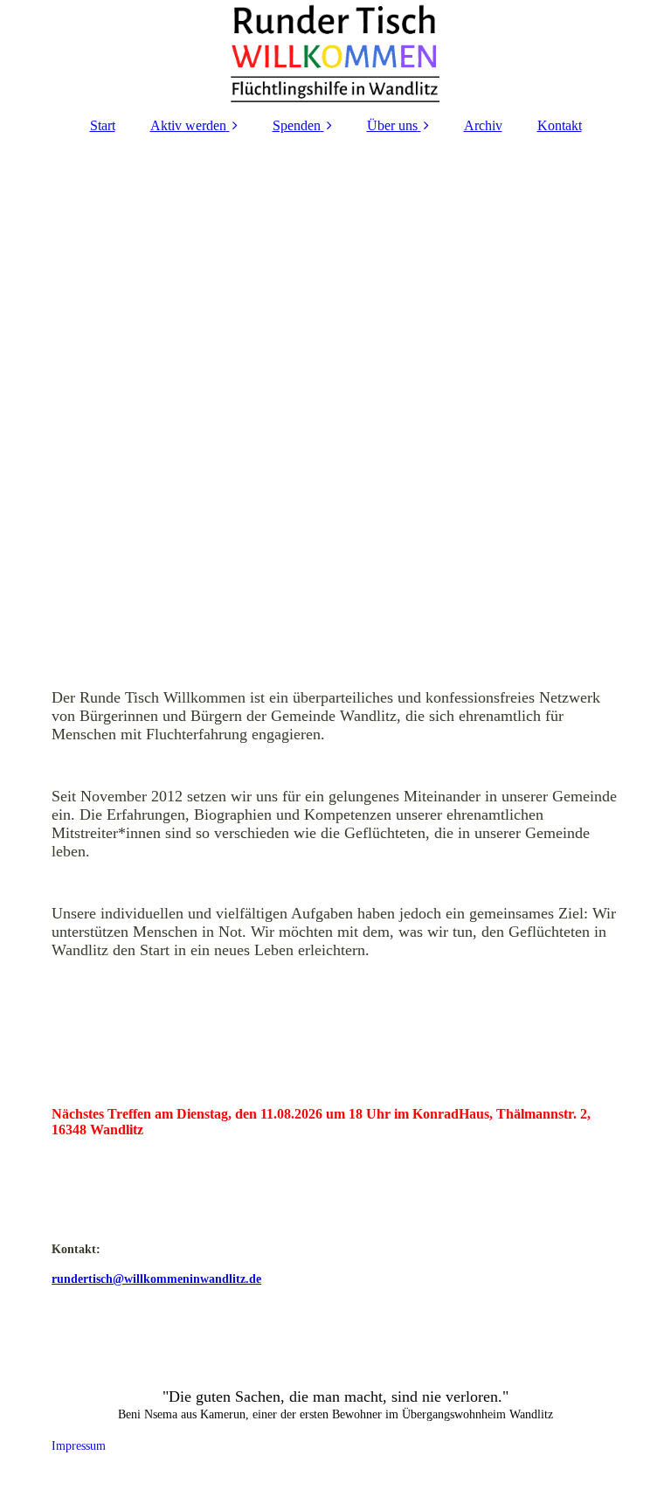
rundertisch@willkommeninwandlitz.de (156, 1279)
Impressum (61, 1445)
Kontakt (559, 125)
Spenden (297, 125)
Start (102, 125)
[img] (335, 52)
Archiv (483, 125)
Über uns (392, 125)
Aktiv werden (188, 125)
